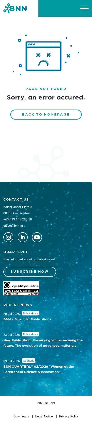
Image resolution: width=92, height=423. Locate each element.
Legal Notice (44, 416)
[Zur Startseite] (15, 8)
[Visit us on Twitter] (8, 237)
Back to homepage (46, 114)
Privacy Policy (69, 416)
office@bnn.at (13, 225)
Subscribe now (29, 271)
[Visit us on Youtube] (37, 237)
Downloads (21, 416)
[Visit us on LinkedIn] (23, 237)
